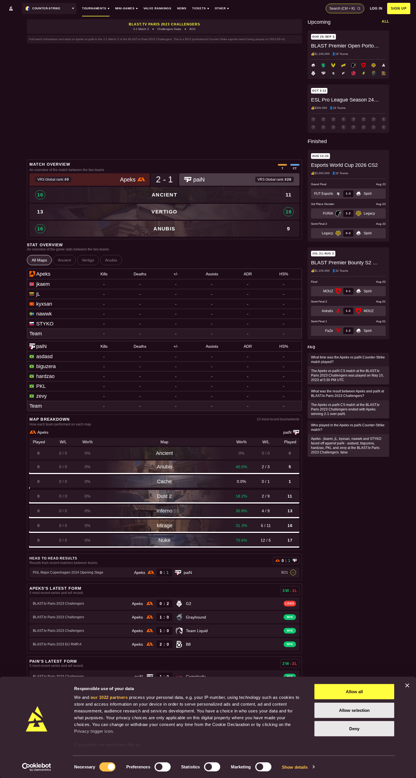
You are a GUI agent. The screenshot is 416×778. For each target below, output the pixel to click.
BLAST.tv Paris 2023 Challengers (164, 24)
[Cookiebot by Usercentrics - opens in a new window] (36, 767)
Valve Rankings (157, 8)
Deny (354, 728)
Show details (295, 766)
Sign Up (399, 8)
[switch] (163, 766)
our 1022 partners (109, 697)
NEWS (181, 8)
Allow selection (354, 710)
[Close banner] (407, 686)
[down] (293, 572)
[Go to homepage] (11, 8)
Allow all (354, 691)
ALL (385, 21)
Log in (376, 8)
